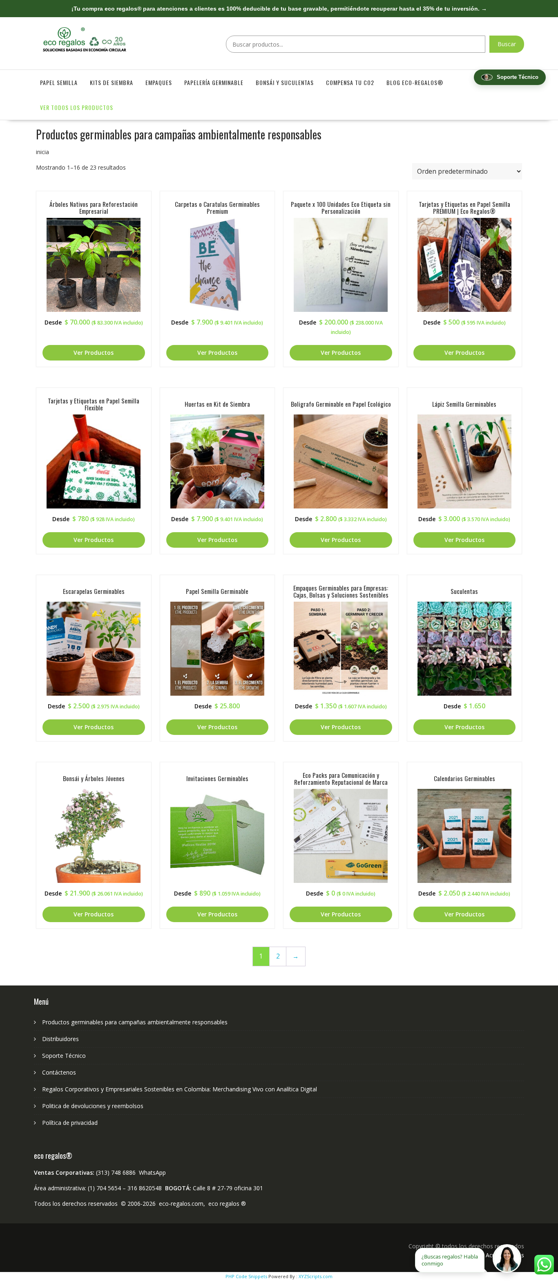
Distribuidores (60, 1039)
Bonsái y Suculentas (285, 82)
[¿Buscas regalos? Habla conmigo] (507, 1258)
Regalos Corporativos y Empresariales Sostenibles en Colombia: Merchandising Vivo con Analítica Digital (179, 1089)
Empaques (158, 82)
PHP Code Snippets (246, 1276)
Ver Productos (94, 352)
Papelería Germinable (213, 82)
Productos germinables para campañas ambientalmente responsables (135, 1022)
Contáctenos (59, 1072)
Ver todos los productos (76, 107)
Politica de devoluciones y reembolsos (92, 1106)
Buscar (507, 44)
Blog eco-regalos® (414, 82)
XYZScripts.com (316, 1276)
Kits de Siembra (111, 82)
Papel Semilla (59, 82)
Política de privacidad (70, 1122)
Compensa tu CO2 (350, 82)
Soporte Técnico (64, 1055)
